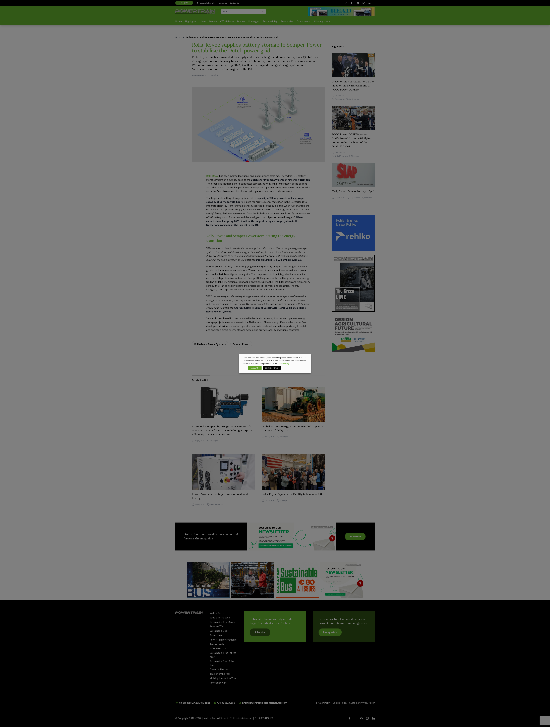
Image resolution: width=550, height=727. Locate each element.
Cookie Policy (283, 363)
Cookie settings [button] (271, 368)
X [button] (306, 357)
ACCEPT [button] (254, 368)
